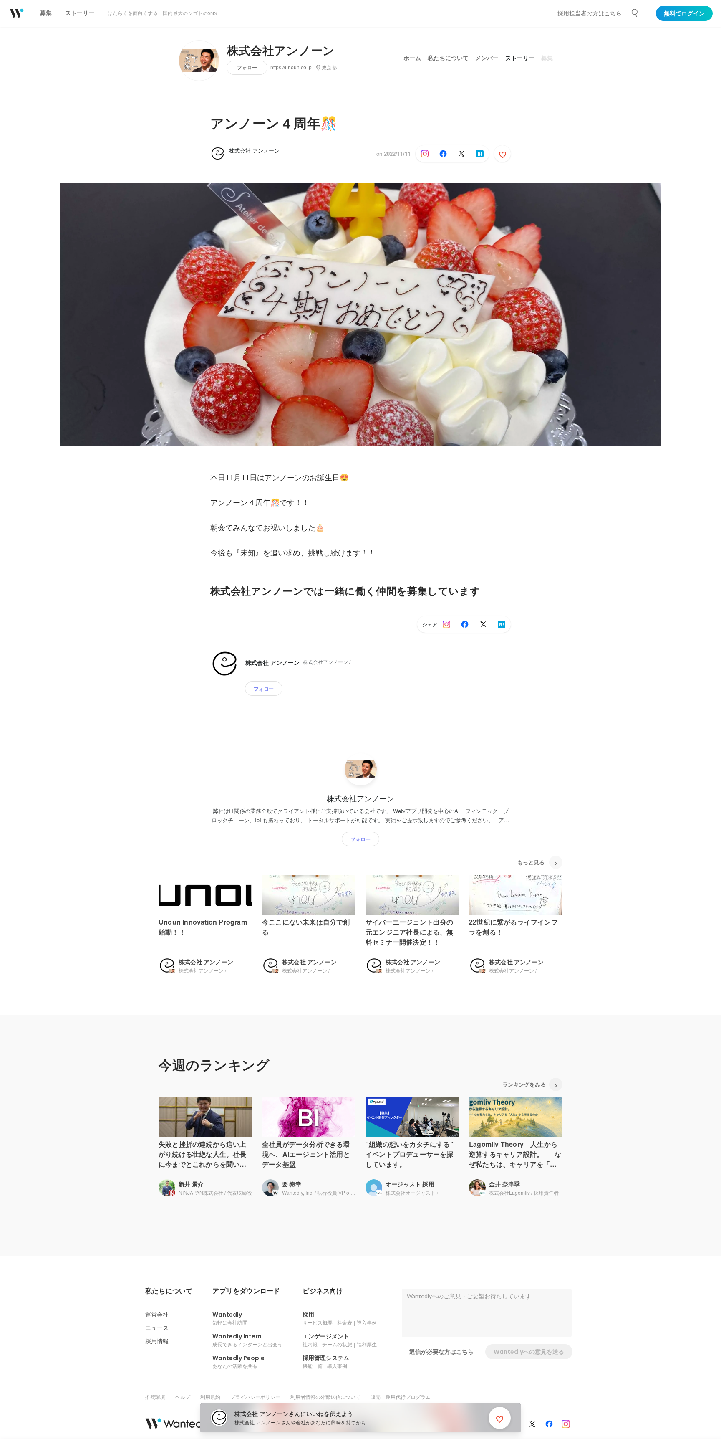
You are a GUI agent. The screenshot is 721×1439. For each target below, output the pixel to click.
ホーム (412, 58)
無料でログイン (684, 13)
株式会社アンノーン (281, 50)
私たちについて (448, 58)
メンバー (487, 58)
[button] (168, 1291)
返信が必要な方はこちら (441, 1352)
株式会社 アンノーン (254, 151)
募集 (547, 58)
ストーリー (519, 58)
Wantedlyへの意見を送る (529, 1352)
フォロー (247, 67)
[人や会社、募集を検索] (635, 13)
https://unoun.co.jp (291, 68)
